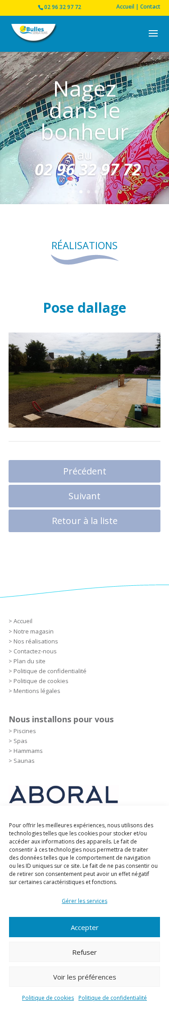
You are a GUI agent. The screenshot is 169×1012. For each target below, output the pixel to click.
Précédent (84, 471)
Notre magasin (34, 631)
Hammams (28, 751)
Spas (20, 741)
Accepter (85, 927)
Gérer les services (84, 901)
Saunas (24, 761)
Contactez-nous (35, 651)
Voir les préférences (84, 976)
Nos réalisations (36, 641)
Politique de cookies (48, 998)
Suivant (84, 496)
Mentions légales (37, 691)
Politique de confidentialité (112, 998)
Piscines (25, 731)
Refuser (84, 952)
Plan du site (30, 661)
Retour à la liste (85, 521)
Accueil (23, 621)
